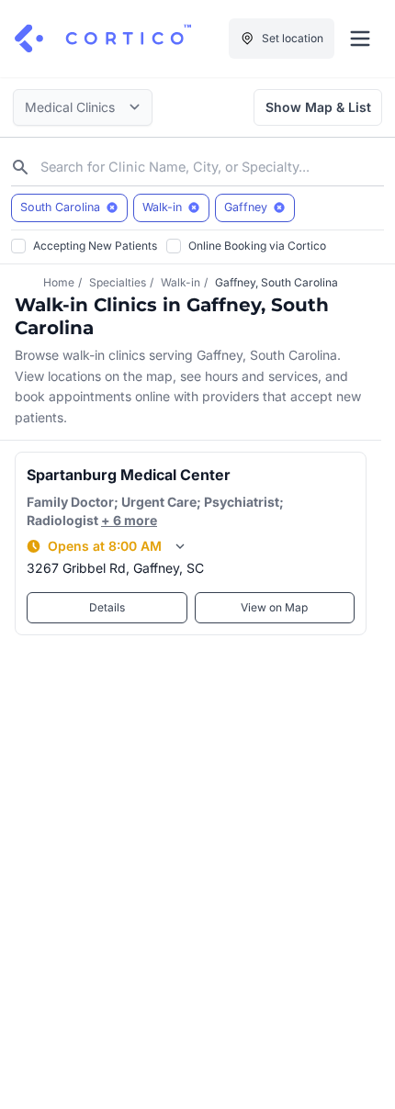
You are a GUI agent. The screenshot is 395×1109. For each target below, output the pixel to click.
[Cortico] (103, 38)
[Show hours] (180, 546)
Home (58, 282)
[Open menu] (360, 38)
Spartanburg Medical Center (129, 474)
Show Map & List (318, 107)
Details (107, 607)
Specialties (117, 282)
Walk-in (180, 282)
